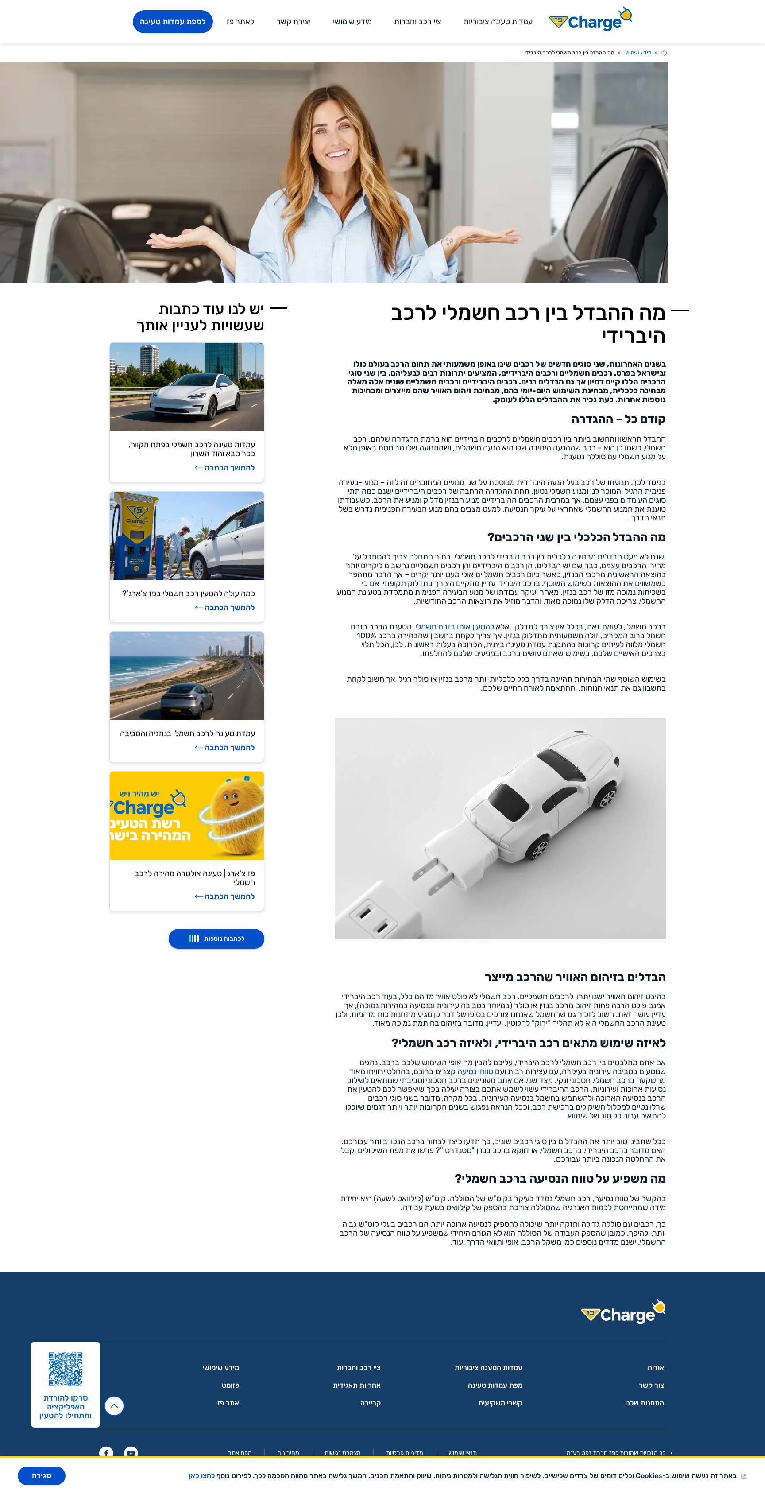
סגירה (41, 1475)
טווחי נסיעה (475, 1071)
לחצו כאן (202, 1475)
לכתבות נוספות (224, 939)
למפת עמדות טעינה (173, 22)
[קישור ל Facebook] (106, 1453)
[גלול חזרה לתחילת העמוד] (114, 1406)
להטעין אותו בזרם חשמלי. (453, 627)
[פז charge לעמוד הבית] (382, 1314)
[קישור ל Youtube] (131, 1453)
